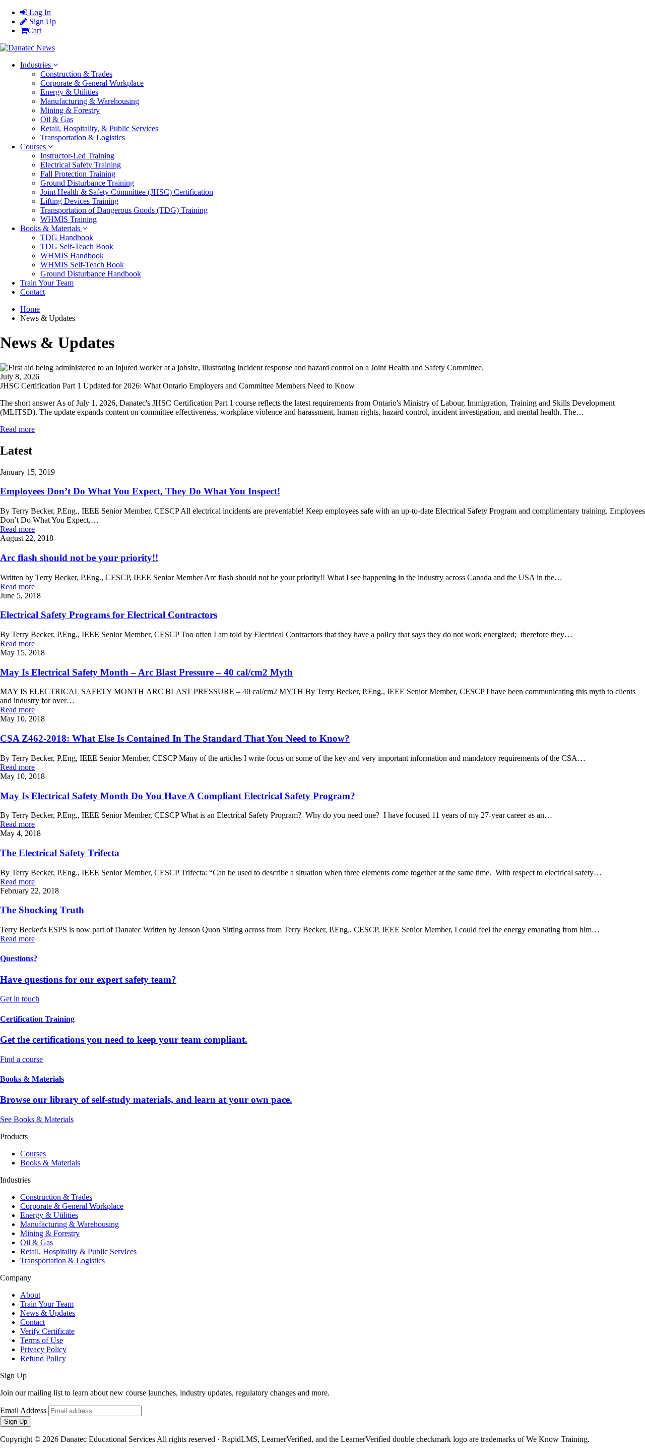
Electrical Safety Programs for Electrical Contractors (108, 614)
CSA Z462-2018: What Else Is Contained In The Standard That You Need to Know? (175, 738)
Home (30, 309)
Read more (17, 429)
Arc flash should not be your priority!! (79, 557)
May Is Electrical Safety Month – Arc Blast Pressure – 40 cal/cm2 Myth (146, 672)
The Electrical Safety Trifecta (59, 853)
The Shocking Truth (42, 910)
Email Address (23, 1410)
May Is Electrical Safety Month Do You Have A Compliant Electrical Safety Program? (177, 796)
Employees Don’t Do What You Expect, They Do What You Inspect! (140, 491)
